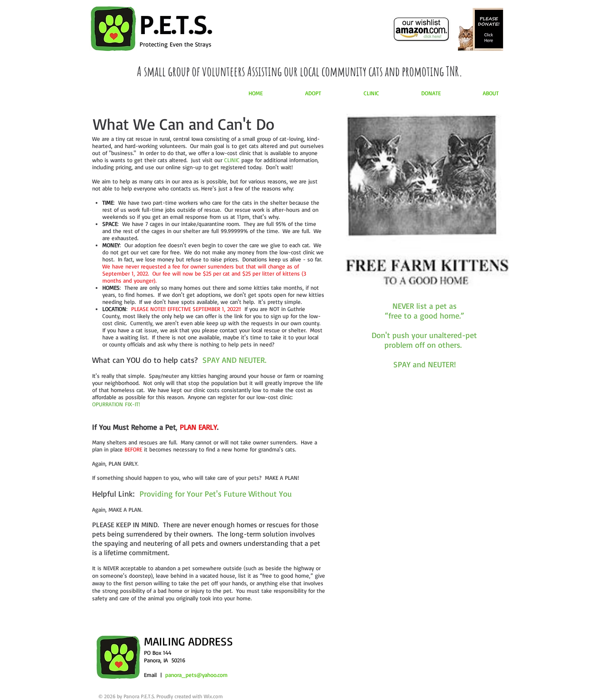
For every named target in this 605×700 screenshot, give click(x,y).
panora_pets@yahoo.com (196, 674)
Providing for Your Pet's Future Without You (216, 493)
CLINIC (232, 159)
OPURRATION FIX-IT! (116, 404)
